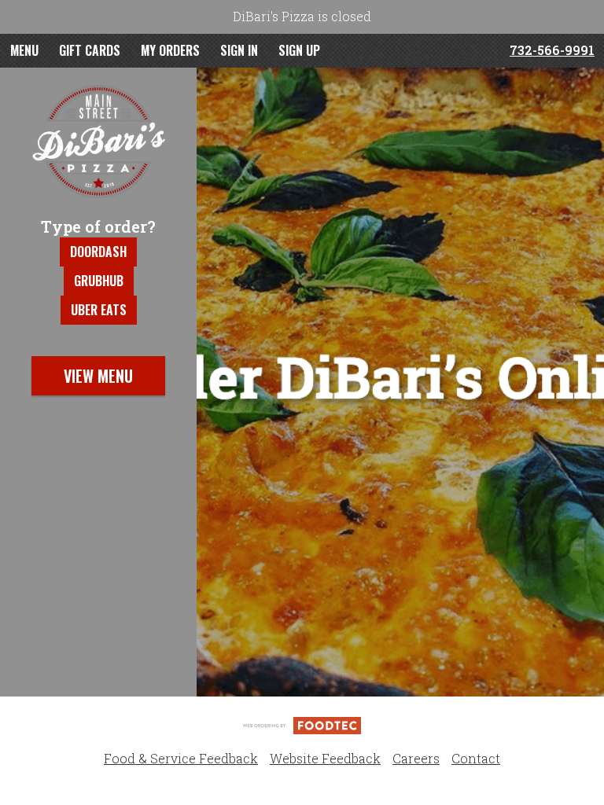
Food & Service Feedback (181, 758)
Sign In (239, 50)
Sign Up (299, 50)
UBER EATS (99, 309)
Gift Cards (89, 50)
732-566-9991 (552, 50)
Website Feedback (325, 758)
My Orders (170, 50)
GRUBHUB (98, 280)
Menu (24, 50)
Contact (475, 758)
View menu (98, 376)
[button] (98, 141)
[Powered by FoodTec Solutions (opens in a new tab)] (302, 724)
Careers (416, 758)
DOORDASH (98, 251)
